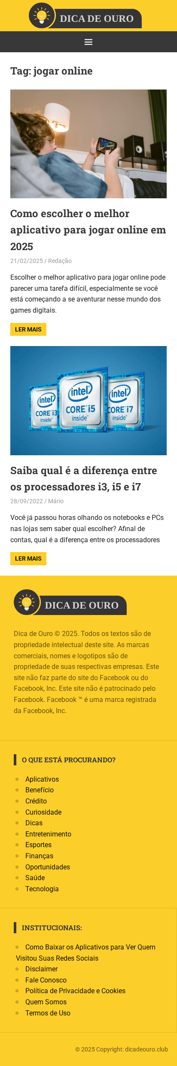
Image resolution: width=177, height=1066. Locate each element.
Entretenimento (48, 834)
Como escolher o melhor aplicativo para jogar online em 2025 (88, 229)
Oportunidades (47, 867)
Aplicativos (42, 779)
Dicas (34, 823)
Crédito (36, 801)
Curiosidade (43, 812)
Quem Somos (46, 1002)
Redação (60, 260)
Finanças (39, 856)
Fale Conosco (46, 980)
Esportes (38, 845)
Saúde (35, 878)
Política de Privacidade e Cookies (75, 991)
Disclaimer (41, 969)
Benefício (39, 790)
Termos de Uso (47, 1013)
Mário (56, 501)
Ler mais (28, 329)
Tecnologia (42, 889)
